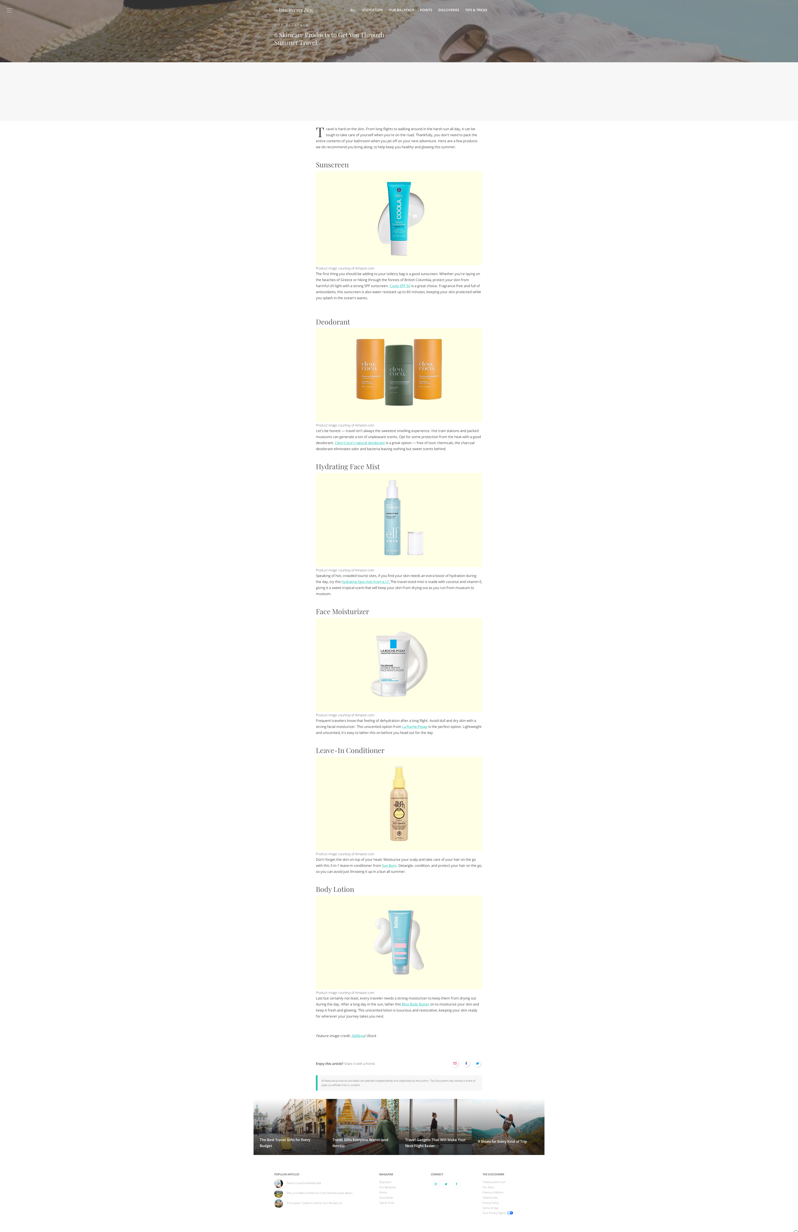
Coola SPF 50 (400, 285)
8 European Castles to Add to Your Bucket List (314, 1203)
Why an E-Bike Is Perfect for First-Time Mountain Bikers (319, 1193)
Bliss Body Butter (415, 1004)
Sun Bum (389, 865)
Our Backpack (401, 10)
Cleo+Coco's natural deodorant (360, 442)
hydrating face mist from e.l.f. (366, 581)
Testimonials (490, 1197)
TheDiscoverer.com (494, 1182)
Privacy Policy (491, 1203)
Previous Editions (493, 1192)
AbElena (358, 1035)
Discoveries (448, 10)
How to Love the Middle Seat (304, 1183)
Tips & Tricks (476, 10)
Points (426, 10)
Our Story (488, 1187)
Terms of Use (490, 1208)
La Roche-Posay (414, 726)
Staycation (372, 10)
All (353, 10)
